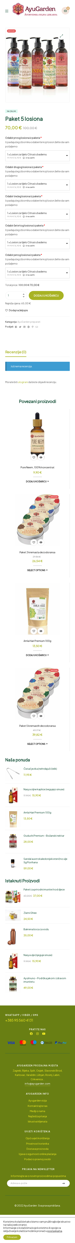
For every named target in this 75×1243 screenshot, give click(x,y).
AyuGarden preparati (28, 321)
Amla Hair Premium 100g (37, 640)
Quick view (41, 457)
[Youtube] (43, 1033)
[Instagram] (37, 1033)
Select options (36, 570)
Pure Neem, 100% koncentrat (37, 467)
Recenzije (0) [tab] (15, 352)
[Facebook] (31, 1033)
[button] (61, 36)
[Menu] (9, 10)
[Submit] (63, 1183)
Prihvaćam (12, 1237)
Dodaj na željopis (18, 310)
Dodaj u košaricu (46, 295)
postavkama (54, 1230)
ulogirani (23, 382)
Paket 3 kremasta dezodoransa (37, 552)
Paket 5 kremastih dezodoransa (37, 725)
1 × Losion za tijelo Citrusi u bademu (27, 154)
